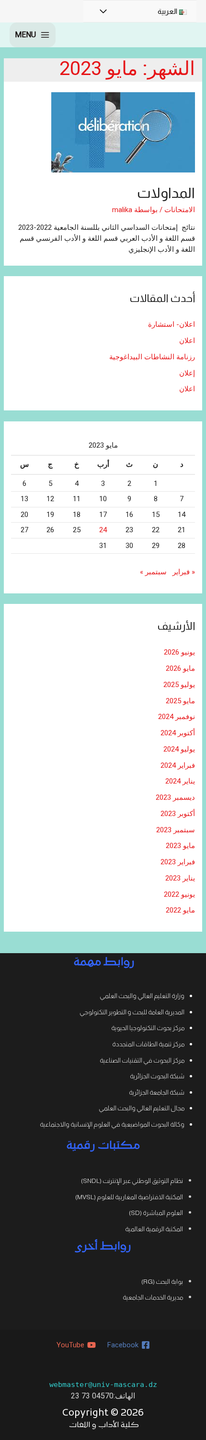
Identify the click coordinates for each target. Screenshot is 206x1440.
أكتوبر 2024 (177, 733)
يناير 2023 (180, 878)
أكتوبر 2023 (177, 813)
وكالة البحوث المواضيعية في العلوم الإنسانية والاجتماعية (112, 1124)
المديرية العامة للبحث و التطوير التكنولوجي (132, 1012)
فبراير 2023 (177, 862)
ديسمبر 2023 (175, 797)
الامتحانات (179, 209)
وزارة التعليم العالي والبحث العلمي (142, 995)
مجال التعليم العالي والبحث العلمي (141, 1108)
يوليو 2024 (179, 749)
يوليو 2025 (179, 684)
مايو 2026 (180, 668)
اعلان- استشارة (171, 324)
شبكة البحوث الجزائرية (157, 1076)
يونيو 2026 (179, 652)
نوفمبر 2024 (176, 716)
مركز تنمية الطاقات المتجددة (148, 1044)
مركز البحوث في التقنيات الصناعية (142, 1060)
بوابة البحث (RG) (162, 1281)
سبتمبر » (153, 572)
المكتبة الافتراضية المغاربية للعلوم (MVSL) (129, 1197)
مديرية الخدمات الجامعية (153, 1297)
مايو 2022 (180, 910)
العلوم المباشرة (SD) (156, 1212)
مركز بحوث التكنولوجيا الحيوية (147, 1028)
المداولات (166, 193)
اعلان (187, 340)
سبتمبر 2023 (175, 830)
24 (103, 530)
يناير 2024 (180, 781)
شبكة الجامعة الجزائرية (156, 1092)
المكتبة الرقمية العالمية (154, 1229)
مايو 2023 (180, 845)
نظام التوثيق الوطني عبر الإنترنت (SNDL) (132, 1180)
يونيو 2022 (179, 894)
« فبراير (183, 572)
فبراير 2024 (177, 765)
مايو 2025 (180, 701)
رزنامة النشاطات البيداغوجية (152, 357)
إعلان (187, 373)
